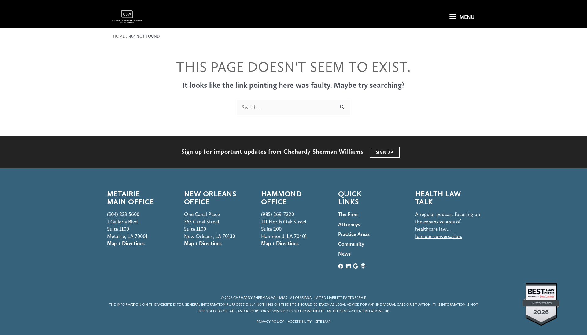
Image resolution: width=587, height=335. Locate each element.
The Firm (348, 214)
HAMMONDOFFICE (281, 197)
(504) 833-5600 (123, 214)
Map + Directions (203, 243)
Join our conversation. (438, 236)
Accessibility (300, 321)
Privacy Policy (270, 321)
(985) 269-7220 (277, 214)
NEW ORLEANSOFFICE (210, 197)
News (344, 254)
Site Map (322, 321)
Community (351, 244)
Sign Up (384, 152)
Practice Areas (354, 234)
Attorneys (349, 224)
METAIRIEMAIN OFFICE (130, 197)
